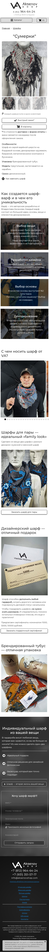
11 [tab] (28, 419)
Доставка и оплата (24, 907)
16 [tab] (39, 419)
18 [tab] (43, 419)
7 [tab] (19, 419)
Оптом (24, 913)
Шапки (24, 896)
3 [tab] (10, 419)
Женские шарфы (24, 890)
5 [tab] (14, 419)
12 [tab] (30, 419)
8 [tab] (21, 419)
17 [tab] (41, 419)
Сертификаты (24, 910)
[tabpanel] (23, 388)
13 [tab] (32, 419)
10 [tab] (25, 419)
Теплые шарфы (24, 893)
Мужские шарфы (24, 887)
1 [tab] (5, 419)
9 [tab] (23, 419)
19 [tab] (46, 419)
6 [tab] (16, 419)
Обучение (24, 916)
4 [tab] (12, 419)
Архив (24, 902)
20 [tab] (48, 419)
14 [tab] (34, 419)
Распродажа (25, 899)
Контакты (24, 919)
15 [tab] (37, 419)
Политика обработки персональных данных (24, 881)
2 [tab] (7, 419)
